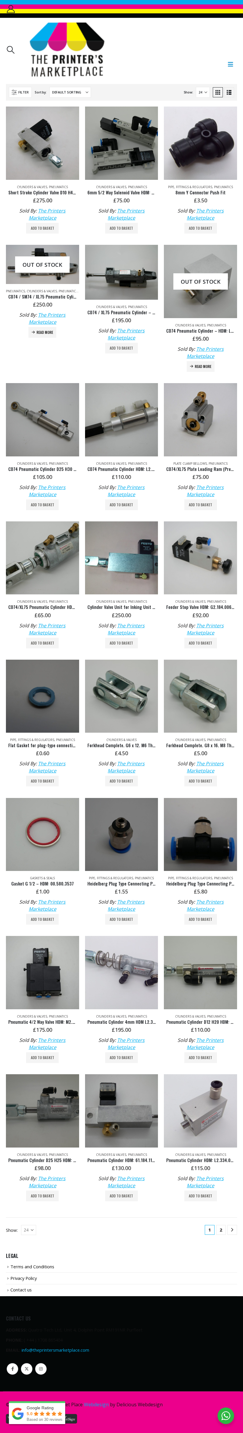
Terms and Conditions (32, 1266)
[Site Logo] (67, 50)
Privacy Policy (23, 1278)
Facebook (12, 1369)
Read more (44, 332)
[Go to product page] (42, 143)
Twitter (27, 1369)
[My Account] (10, 9)
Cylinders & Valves (32, 187)
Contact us (21, 1290)
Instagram (41, 1369)
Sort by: (41, 92)
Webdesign (96, 1404)
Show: (188, 92)
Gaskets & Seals (42, 878)
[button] (10, 50)
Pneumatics (58, 187)
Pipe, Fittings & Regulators (190, 187)
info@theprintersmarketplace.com (55, 1350)
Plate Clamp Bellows (190, 463)
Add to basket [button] (42, 228)
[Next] (232, 1230)
